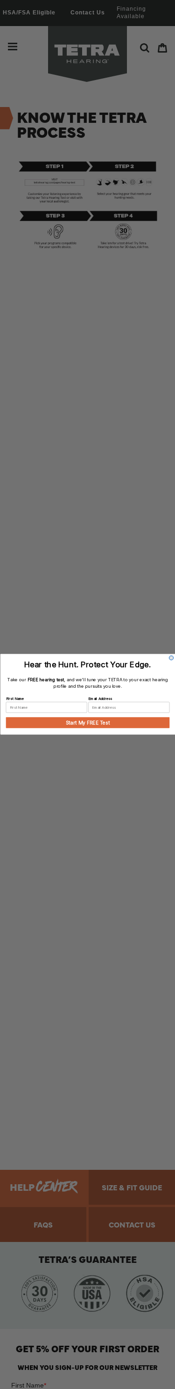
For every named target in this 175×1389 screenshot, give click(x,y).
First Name (15, 699)
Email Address (100, 699)
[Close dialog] (171, 658)
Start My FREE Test (87, 722)
